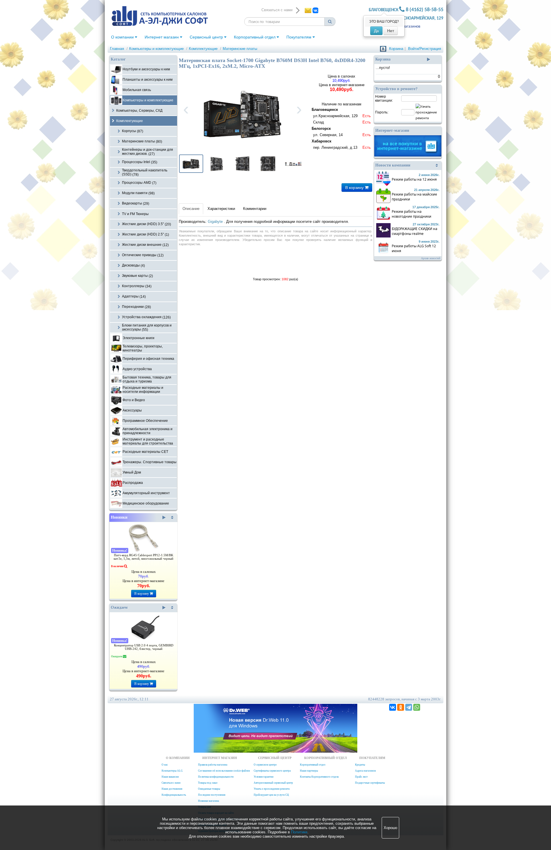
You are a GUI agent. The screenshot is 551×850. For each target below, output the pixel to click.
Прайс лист (361, 776)
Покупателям (299, 37)
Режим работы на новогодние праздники (411, 214)
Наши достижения (172, 788)
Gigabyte (216, 221)
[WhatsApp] (416, 707)
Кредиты (360, 764)
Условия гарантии (263, 776)
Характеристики (221, 208)
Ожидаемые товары (209, 788)
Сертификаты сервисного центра (272, 770)
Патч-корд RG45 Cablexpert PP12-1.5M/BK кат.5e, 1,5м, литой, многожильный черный (143, 557)
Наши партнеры (309, 770)
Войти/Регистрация (424, 49)
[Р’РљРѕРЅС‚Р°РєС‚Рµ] (392, 707)
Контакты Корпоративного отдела (319, 776)
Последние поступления (211, 794)
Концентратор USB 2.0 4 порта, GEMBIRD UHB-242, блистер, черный (143, 647)
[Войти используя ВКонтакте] (383, 49)
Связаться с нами (171, 782)
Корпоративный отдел (255, 37)
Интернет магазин (162, 37)
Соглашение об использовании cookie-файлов (224, 770)
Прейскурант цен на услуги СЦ (271, 794)
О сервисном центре (265, 764)
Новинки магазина (208, 800)
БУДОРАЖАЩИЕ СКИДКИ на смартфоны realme (414, 231)
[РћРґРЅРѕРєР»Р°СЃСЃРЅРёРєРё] (400, 707)
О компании (123, 37)
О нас (165, 764)
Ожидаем (119, 607)
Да (376, 30)
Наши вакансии (170, 776)
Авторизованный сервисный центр (273, 782)
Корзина (396, 49)
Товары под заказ (208, 782)
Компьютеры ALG (172, 770)
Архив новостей (430, 258)
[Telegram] (408, 707)
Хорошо (390, 828)
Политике (299, 832)
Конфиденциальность (174, 794)
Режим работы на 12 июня (414, 179)
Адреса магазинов (404, 26)
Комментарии (254, 208)
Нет (390, 30)
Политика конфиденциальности (216, 776)
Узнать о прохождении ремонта (272, 788)
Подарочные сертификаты (370, 782)
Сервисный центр (207, 37)
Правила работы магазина (212, 764)
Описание (191, 208)
